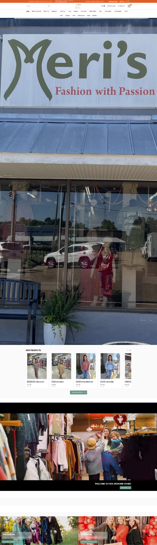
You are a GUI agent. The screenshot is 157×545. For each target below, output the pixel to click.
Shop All (62, 11)
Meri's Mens (93, 11)
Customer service (113, 1)
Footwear (108, 11)
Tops (73, 15)
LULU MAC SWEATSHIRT (107, 382)
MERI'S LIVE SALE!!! (36, 11)
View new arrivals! (77, 392)
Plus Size (83, 11)
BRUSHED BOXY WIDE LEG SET (35, 382)
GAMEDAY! (54, 11)
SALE (70, 11)
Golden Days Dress (57, 382)
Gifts (126, 11)
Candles (67, 15)
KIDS (100, 11)
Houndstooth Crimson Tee (84, 382)
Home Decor (81, 15)
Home (27, 11)
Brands (94, 15)
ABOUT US (46, 11)
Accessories (117, 11)
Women (76, 11)
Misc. (61, 15)
